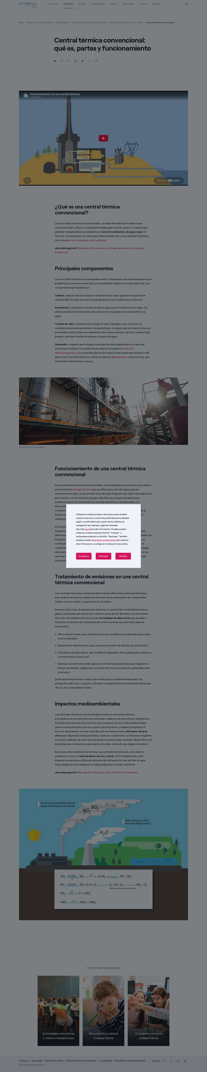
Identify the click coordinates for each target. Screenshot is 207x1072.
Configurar (83, 556)
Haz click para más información (93, 529)
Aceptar (123, 556)
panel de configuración (105, 540)
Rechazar (103, 556)
